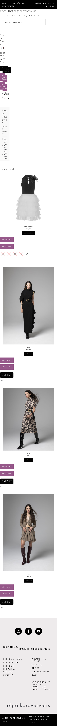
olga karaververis (28, 705)
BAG (34, 674)
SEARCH (37, 667)
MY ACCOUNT (40, 671)
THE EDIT (9, 665)
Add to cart (28, 354)
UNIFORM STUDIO (9, 670)
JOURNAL (9, 674)
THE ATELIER (11, 662)
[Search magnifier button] (42, 22)
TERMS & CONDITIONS (39, 685)
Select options (6, 70)
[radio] (6, 96)
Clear (1, 380)
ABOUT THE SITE (41, 682)
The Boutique (5, 148)
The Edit (5, 155)
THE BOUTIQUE (12, 658)
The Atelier (5, 140)
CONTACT (38, 664)
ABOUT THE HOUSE (39, 659)
